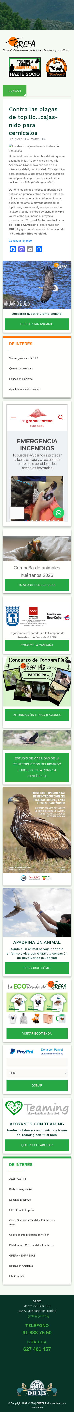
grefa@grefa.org (38, 1316)
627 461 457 (37, 1349)
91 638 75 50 (37, 1333)
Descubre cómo (36, 968)
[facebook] (9, 11)
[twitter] (18, 11)
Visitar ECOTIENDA (37, 1033)
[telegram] (67, 21)
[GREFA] (35, 44)
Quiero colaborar (37, 1145)
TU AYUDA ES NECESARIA (36, 584)
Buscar (14, 90)
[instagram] (28, 11)
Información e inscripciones (37, 714)
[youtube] (47, 11)
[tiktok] (38, 11)
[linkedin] (57, 11)
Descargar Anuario (36, 324)
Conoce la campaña (37, 645)
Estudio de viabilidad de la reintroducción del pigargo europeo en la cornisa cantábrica (37, 767)
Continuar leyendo (20, 240)
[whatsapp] (67, 11)
